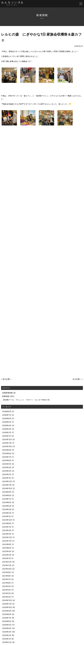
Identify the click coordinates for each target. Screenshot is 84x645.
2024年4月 (6, 509)
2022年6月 (6, 548)
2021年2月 (6, 597)
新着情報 (5, 396)
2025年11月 (7, 443)
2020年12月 (7, 600)
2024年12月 (7, 481)
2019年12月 (7, 642)
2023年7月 (6, 527)
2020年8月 (6, 614)
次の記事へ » (78, 379)
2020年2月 (6, 635)
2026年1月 (6, 436)
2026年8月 (6, 411)
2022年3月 (6, 555)
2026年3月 (6, 429)
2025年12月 (7, 439)
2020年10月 (7, 607)
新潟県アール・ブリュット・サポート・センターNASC (25, 400)
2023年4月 (6, 530)
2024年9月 (6, 492)
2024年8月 (6, 495)
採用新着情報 (7, 393)
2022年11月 (7, 541)
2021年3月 (6, 593)
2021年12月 (7, 562)
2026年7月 (6, 415)
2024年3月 (6, 513)
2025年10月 (7, 446)
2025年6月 (6, 460)
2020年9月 (6, 611)
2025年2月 (6, 474)
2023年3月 (6, 534)
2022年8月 (6, 544)
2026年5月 (6, 422)
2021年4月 (6, 590)
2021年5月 (6, 586)
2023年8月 (6, 523)
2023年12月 (7, 520)
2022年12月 (7, 537)
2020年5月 (6, 625)
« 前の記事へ (6, 379)
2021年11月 (6, 565)
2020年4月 (6, 628)
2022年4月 (6, 551)
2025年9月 (6, 450)
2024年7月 (6, 499)
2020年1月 (6, 639)
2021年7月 (6, 579)
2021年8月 (6, 576)
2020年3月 (6, 632)
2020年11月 (7, 604)
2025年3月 (6, 471)
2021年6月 (6, 583)
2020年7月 (6, 618)
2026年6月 (6, 418)
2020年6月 (6, 621)
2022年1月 (6, 558)
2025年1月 (6, 478)
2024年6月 (6, 502)
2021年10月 (7, 569)
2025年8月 (6, 453)
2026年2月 (6, 432)
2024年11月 (7, 485)
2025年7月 (6, 457)
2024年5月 (6, 506)
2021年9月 (6, 572)
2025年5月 (6, 464)
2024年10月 (7, 488)
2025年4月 (6, 467)
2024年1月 (6, 516)
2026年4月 (6, 425)
